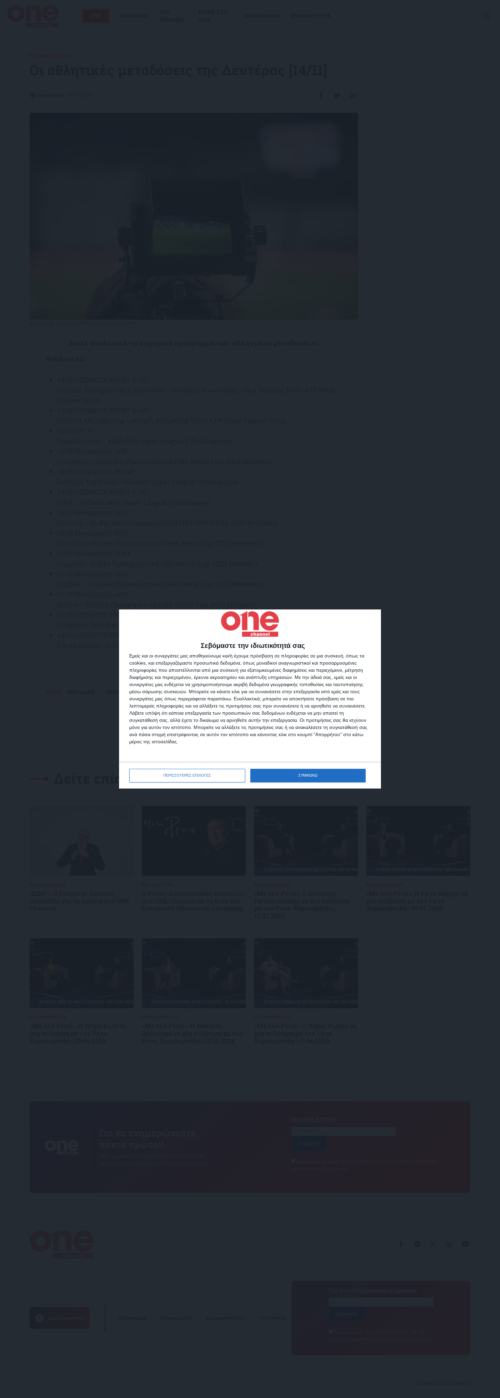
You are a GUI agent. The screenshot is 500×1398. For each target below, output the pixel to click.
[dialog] (250, 698)
